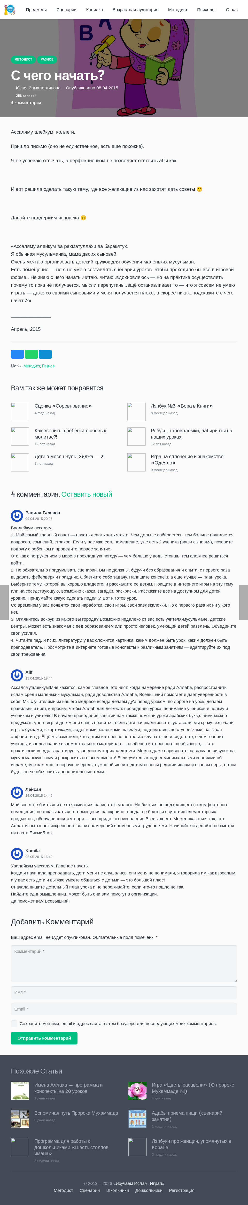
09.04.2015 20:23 (39, 519)
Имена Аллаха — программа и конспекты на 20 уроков (68, 1087)
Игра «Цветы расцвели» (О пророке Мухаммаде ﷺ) (193, 1087)
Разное (48, 366)
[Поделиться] (17, 354)
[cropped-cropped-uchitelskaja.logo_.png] (9, 9)
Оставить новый (86, 494)
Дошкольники (149, 1190)
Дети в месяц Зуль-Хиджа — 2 (69, 456)
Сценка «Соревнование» (63, 405)
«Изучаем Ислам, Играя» (138, 1183)
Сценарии (90, 1190)
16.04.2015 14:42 (39, 795)
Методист (31, 366)
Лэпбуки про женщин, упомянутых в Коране (191, 1144)
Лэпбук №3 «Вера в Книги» (182, 405)
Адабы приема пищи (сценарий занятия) (187, 1115)
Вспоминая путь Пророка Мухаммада (76, 1112)
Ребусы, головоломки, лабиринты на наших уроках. (191, 433)
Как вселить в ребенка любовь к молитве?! (70, 433)
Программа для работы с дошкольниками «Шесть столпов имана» (71, 1147)
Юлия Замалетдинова (38, 87)
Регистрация (181, 1190)
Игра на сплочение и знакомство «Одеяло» (187, 459)
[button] (50, 9)
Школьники (117, 1190)
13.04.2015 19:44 (39, 678)
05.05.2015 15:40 (39, 857)
